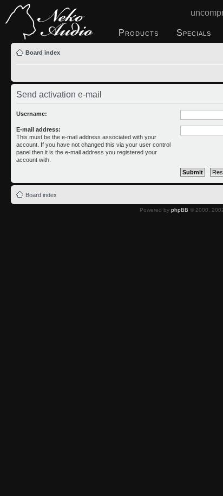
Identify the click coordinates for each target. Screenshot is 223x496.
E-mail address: (38, 129)
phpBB (179, 210)
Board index (42, 52)
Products (139, 32)
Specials (193, 32)
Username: (31, 113)
